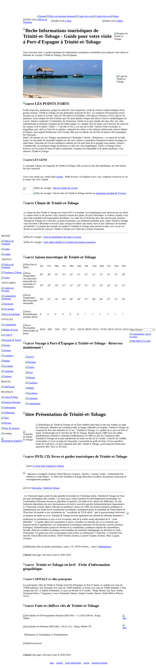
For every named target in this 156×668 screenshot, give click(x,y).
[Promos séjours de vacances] (6, 350)
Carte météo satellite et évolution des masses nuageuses (69, 242)
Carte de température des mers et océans (62, 237)
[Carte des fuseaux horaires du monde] (11, 402)
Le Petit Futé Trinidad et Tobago (48, 466)
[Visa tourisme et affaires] (5, 418)
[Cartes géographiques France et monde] (9, 397)
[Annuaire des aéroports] (7, 304)
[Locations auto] (6, 376)
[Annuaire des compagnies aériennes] (12, 298)
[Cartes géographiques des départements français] (5, 277)
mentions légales (100, 663)
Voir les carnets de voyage (65, 188)
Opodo (59, 176)
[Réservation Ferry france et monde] (5, 345)
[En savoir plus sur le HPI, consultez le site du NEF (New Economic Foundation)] (125, 627)
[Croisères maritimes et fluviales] (31, 382)
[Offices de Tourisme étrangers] (12, 243)
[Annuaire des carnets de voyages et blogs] (12, 290)
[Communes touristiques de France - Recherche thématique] (11, 272)
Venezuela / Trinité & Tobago (45, 488)
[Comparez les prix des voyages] (32, 403)
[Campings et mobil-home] (7, 371)
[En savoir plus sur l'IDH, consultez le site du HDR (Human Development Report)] (125, 618)
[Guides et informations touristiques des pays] (6, 254)
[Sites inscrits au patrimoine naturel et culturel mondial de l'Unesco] (28, 193)
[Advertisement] (78, 8)
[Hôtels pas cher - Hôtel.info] (29, 388)
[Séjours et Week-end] (30, 377)
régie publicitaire (73, 663)
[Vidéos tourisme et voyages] (8, 386)
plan (52, 663)
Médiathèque (105, 546)
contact (59, 663)
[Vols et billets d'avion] (9, 329)
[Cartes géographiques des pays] (5, 249)
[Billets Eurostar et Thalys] (30, 362)
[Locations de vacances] (7, 366)
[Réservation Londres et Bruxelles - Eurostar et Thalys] (11, 340)
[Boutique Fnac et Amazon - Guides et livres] (10, 428)
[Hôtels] (5, 361)
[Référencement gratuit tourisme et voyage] (12, 441)
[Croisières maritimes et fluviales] (7, 355)
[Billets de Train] (29, 357)
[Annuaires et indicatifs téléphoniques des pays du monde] (8, 412)
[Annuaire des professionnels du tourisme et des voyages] (10, 314)
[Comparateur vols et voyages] (8, 324)
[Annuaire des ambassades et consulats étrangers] (8, 407)
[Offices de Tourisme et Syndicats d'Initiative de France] (12, 267)
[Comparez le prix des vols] (142, 336)
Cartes (68, 21)
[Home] (41, 16)
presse (86, 663)
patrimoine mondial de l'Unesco (111, 193)
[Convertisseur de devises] (6, 423)
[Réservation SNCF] (6, 335)
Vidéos (119, 21)
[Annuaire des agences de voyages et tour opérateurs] (7, 309)
